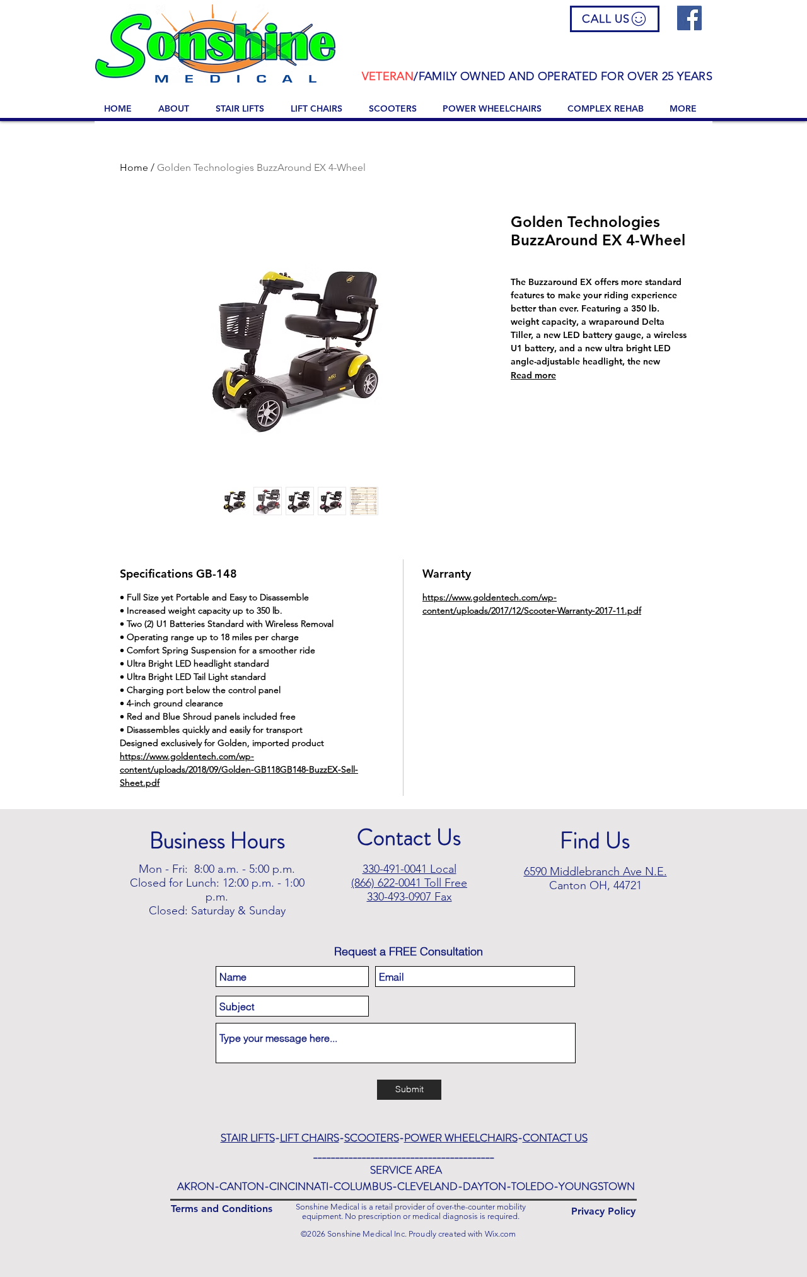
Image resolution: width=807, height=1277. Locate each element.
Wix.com (500, 1234)
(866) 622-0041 (386, 883)
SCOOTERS (371, 1137)
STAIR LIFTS (248, 1137)
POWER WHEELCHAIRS (461, 1137)
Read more (533, 375)
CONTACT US (555, 1137)
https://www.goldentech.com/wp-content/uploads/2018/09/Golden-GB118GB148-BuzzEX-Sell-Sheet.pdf (239, 769)
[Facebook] (689, 18)
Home (134, 167)
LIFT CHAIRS (309, 1137)
